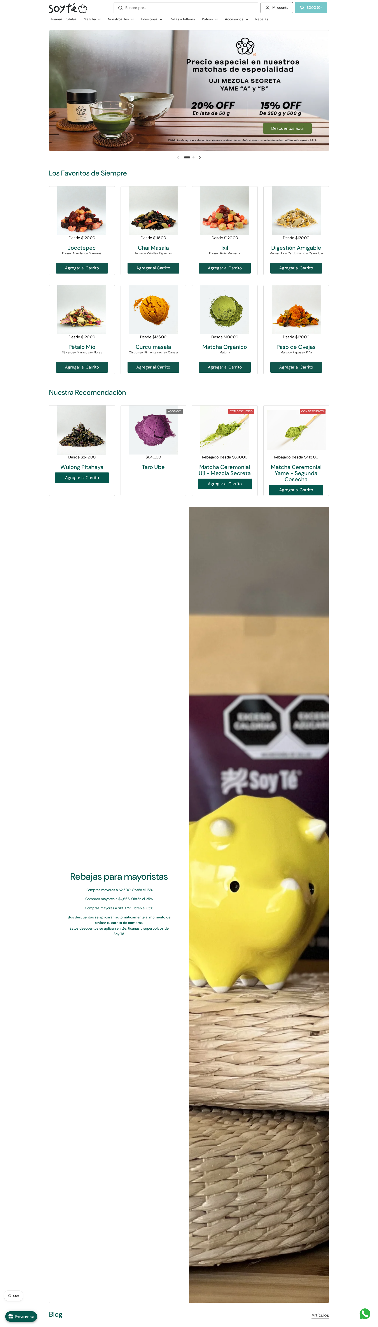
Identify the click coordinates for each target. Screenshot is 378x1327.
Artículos (320, 1315)
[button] (311, 7)
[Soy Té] (68, 8)
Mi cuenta (280, 7)
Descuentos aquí (287, 128)
